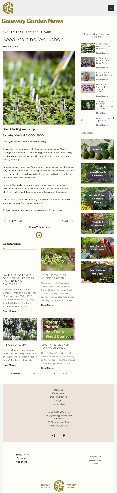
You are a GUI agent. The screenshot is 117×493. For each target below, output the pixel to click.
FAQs (58, 400)
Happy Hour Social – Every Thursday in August (103, 88)
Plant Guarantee (58, 397)
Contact (58, 390)
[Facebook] (64, 435)
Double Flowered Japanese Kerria (105, 119)
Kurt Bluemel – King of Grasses (104, 73)
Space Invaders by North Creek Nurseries (104, 46)
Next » (63, 373)
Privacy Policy (22, 454)
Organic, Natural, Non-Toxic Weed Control (55, 346)
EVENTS (97, 149)
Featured (23, 32)
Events (8, 32)
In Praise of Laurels (15, 344)
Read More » (9, 311)
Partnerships (58, 404)
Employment (58, 393)
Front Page (42, 32)
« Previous (16, 373)
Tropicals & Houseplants (97, 224)
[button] (39, 235)
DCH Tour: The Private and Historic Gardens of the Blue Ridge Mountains (18, 279)
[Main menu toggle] (111, 8)
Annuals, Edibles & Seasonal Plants (97, 198)
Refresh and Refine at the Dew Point (103, 60)
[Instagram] (53, 435)
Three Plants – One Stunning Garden (53, 276)
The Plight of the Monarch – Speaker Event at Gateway (104, 105)
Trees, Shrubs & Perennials (97, 174)
